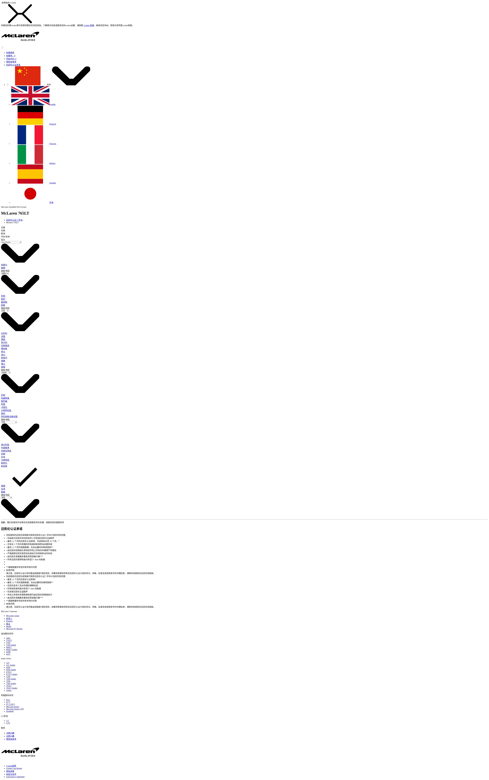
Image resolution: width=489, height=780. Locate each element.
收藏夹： (10, 56)
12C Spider (10, 665)
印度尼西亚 (6, 451)
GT (7, 721)
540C (8, 638)
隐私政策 (10, 771)
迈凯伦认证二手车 (14, 220)
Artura (8, 690)
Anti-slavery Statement (15, 777)
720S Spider (11, 679)
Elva (8, 700)
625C (8, 654)
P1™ (8, 702)
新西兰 (4, 463)
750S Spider (11, 683)
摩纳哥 (4, 349)
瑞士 (3, 364)
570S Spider (11, 645)
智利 (3, 299)
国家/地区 (5, 271)
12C (8, 663)
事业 (8, 624)
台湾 (3, 489)
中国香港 (5, 448)
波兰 (3, 355)
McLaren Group (12, 616)
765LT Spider (11, 688)
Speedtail (9, 711)
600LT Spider (11, 650)
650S (8, 667)
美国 (3, 268)
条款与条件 (11, 774)
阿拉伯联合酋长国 (9, 416)
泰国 (3, 486)
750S (8, 681)
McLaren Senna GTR (15, 709)
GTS (8, 723)
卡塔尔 (4, 407)
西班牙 (4, 358)
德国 (3, 339)
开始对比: (11, 59)
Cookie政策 (11, 766)
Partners (9, 621)
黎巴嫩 (4, 401)
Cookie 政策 (89, 25)
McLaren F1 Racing (14, 629)
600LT (9, 647)
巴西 (3, 296)
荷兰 (3, 352)
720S (8, 677)
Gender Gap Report (14, 768)
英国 (3, 367)
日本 (3, 457)
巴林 (3, 395)
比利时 (4, 333)
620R (8, 652)
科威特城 (5, 398)
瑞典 (3, 361)
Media (8, 626)
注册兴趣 (10, 733)
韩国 (3, 492)
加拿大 (4, 265)
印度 (3, 454)
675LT (9, 672)
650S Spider (11, 670)
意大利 (4, 342)
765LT (9, 686)
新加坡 (4, 466)
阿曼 (3, 404)
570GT (9, 640)
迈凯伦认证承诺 (13, 65)
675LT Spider (11, 674)
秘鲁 (3, 305)
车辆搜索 (10, 53)
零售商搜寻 (11, 62)
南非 (3, 413)
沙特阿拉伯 (6, 410)
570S (8, 643)
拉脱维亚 (5, 346)
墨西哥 (4, 302)
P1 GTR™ (10, 704)
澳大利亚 (5, 445)
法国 (3, 336)
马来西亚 (5, 460)
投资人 (9, 619)
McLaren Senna (12, 707)
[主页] (20, 45)
